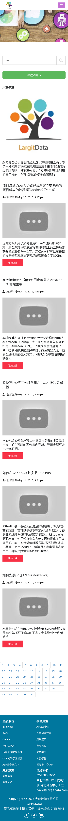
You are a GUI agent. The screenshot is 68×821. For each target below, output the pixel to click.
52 (31, 694)
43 (31, 688)
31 (10, 682)
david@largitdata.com (52, 790)
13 (10, 671)
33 (24, 682)
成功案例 (41, 752)
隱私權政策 (11, 808)
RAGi (5, 733)
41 (17, 688)
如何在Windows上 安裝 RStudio (26, 473)
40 (10, 688)
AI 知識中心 (42, 726)
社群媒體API (9, 745)
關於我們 (28, 808)
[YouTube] (41, 815)
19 (53, 671)
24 (24, 676)
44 (38, 688)
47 (60, 688)
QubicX (6, 739)
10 (54, 665)
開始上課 (12, 262)
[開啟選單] (61, 5)
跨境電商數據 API (12, 752)
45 (46, 688)
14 (17, 671)
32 (17, 682)
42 (24, 688)
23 (17, 676)
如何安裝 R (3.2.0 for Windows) (25, 575)
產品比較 (41, 745)
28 (53, 676)
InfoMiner (7, 726)
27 (46, 676)
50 (17, 694)
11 (61, 665)
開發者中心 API (44, 764)
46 (53, 688)
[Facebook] (26, 815)
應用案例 (41, 739)
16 (31, 671)
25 (31, 676)
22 (10, 676)
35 (38, 682)
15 (24, 671)
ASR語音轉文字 (10, 764)
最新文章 (7, 782)
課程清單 (33, 75)
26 (38, 676)
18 (46, 671)
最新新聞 (7, 775)
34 (31, 682)
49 (10, 694)
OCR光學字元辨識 (12, 758)
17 (38, 671)
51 (24, 694)
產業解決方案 (43, 733)
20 (60, 671)
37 (53, 682)
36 (46, 682)
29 (60, 676)
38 (60, 682)
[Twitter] (34, 815)
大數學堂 (41, 758)
